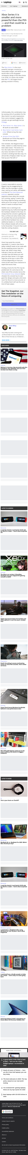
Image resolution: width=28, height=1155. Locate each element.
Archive (4, 1138)
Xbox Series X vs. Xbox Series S (13, 125)
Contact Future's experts (8, 1121)
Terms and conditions (7, 1117)
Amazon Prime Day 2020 (11, 136)
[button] (2, 2)
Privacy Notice (22, 310)
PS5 (8, 79)
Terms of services (20, 308)
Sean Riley (10, 30)
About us (4, 1134)
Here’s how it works (18, 40)
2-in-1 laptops (13, 6)
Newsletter (23, 62)
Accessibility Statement (8, 1131)
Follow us (15, 62)
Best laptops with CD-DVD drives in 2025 (15, 1095)
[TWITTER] (10, 328)
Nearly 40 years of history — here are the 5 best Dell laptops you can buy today (14, 1072)
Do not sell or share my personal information (13, 1145)
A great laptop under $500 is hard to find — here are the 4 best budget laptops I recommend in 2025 (14, 1062)
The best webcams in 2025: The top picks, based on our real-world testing (15, 1081)
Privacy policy (5, 1124)
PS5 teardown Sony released (11, 274)
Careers (4, 1141)
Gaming (3, 10)
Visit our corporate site (14, 1106)
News (3, 30)
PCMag (4, 122)
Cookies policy (5, 1128)
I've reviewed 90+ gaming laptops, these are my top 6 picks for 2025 (14, 1088)
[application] (14, 169)
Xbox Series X (8, 67)
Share (5, 62)
